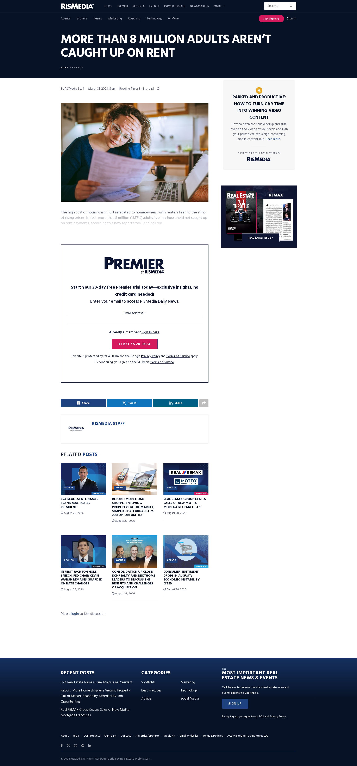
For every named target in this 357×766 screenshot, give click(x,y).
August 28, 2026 (73, 513)
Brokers (82, 18)
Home (64, 67)
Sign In (291, 18)
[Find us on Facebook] (62, 746)
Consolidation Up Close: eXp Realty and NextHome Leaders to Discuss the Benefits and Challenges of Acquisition (133, 579)
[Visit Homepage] (80, 6)
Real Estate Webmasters (135, 758)
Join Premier (271, 19)
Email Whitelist (189, 735)
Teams (97, 18)
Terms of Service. (162, 362)
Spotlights (148, 682)
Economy (70, 560)
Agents (66, 18)
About (65, 735)
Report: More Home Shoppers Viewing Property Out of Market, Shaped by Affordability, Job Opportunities (133, 507)
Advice (146, 698)
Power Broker (175, 6)
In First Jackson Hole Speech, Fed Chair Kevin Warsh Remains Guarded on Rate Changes (81, 578)
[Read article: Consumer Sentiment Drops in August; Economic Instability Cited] (185, 551)
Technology (154, 18)
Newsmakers (199, 6)
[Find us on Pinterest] (82, 746)
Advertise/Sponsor (147, 735)
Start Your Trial (135, 344)
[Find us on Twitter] (68, 746)
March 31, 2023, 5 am (101, 88)
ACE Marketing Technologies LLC (247, 735)
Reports (139, 6)
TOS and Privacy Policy (272, 716)
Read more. (273, 139)
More (217, 6)
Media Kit (169, 735)
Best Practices (151, 690)
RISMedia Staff (108, 423)
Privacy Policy (150, 356)
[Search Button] (292, 6)
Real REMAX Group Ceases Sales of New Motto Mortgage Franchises (184, 503)
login (75, 614)
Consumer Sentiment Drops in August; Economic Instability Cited (181, 578)
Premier (122, 6)
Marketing (115, 18)
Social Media (190, 698)
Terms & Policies (213, 735)
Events (154, 6)
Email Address (134, 313)
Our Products (92, 735)
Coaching (134, 18)
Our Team (110, 735)
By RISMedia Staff (72, 88)
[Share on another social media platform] (203, 403)
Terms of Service (178, 356)
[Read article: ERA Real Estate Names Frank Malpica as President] (83, 479)
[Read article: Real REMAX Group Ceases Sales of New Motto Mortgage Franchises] (185, 479)
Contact (126, 735)
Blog (76, 735)
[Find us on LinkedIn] (89, 746)
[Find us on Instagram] (75, 746)
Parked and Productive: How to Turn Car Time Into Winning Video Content (259, 107)
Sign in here (150, 332)
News (108, 6)
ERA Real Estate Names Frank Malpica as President (79, 503)
